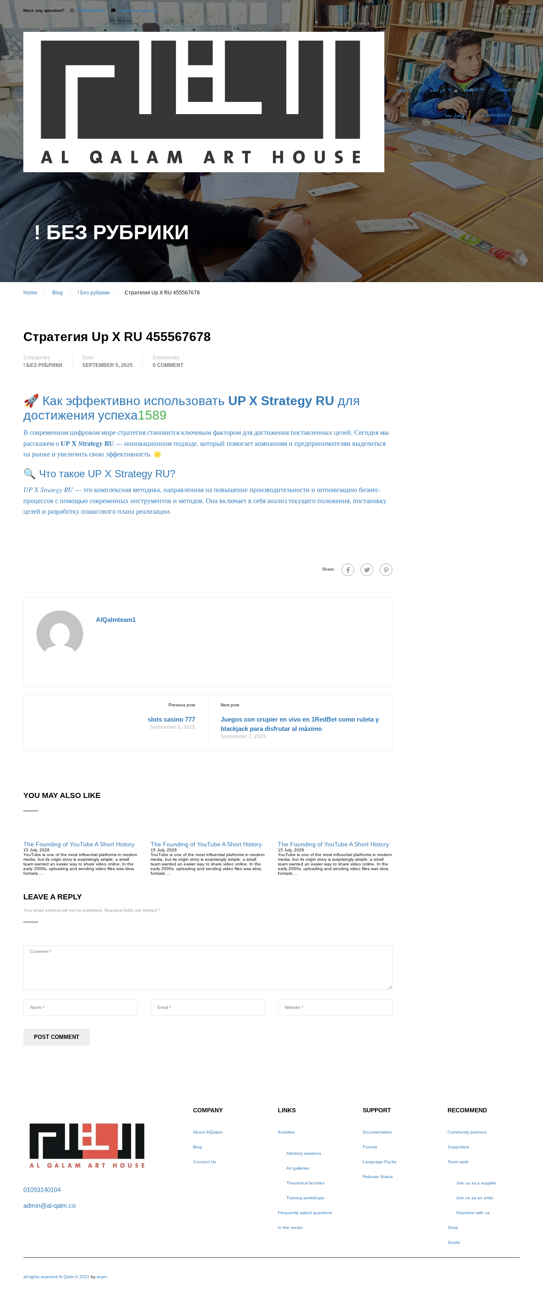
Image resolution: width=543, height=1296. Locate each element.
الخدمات (504, 89)
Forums (370, 1147)
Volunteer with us (473, 1212)
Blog (197, 1147)
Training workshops (305, 1197)
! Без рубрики (42, 365)
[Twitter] (367, 569)
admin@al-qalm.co (137, 10)
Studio (454, 1242)
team (101, 1276)
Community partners (467, 1132)
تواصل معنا (455, 115)
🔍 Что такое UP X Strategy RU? (99, 473)
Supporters (458, 1147)
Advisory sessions (303, 1153)
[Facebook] (347, 569)
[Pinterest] (386, 569)
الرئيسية (404, 89)
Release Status (378, 1176)
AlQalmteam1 (116, 619)
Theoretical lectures (305, 1183)
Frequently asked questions (305, 1212)
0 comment (168, 365)
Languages (496, 115)
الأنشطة (471, 89)
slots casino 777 (171, 719)
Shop (453, 1227)
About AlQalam (207, 1132)
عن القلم (438, 89)
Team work (458, 1161)
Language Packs (379, 1161)
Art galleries (297, 1168)
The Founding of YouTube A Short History (78, 844)
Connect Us (204, 1161)
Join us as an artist (474, 1197)
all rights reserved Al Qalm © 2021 (57, 1276)
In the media (290, 1227)
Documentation (377, 1132)
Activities (286, 1132)
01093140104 (91, 10)
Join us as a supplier (476, 1183)
